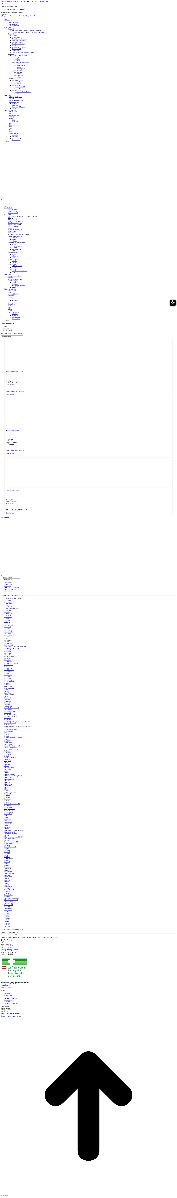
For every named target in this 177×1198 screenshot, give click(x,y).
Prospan (7, 840)
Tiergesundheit (8, 591)
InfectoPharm (8, 742)
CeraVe (7, 653)
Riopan (7, 852)
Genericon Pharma (10, 716)
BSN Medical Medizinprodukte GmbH (16, 646)
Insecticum (8, 744)
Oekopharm (8, 805)
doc (6, 666)
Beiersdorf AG (9, 630)
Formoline (8, 704)
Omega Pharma (9, 809)
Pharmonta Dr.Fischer (11, 833)
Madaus (7, 772)
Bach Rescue (8, 625)
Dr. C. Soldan (9, 670)
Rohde (6, 855)
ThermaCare (8, 901)
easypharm (8, 686)
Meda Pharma (9, 779)
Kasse (15, 6)
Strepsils (7, 885)
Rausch (7, 845)
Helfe (6, 736)
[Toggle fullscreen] (5, 1195)
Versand (11, 384)
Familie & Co (8, 584)
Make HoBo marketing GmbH (13, 776)
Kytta (6, 756)
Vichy (7, 915)
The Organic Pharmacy (12, 898)
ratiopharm (8, 843)
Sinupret (7, 878)
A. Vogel (7, 600)
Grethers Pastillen (10, 723)
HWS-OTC (8, 741)
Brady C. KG (8, 643)
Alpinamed (8, 613)
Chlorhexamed (9, 656)
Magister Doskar (9, 774)
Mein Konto (44, 1)
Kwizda (7, 754)
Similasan (7, 875)
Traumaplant (8, 905)
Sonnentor (8, 880)
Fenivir (7, 703)
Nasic (6, 790)
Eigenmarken (8, 582)
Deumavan (8, 661)
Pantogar (7, 819)
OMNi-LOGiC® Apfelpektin (14, 371)
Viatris (6, 911)
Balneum (7, 627)
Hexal (6, 739)
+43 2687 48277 (22, 1)
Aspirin (7, 620)
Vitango (7, 916)
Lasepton (7, 761)
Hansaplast (8, 731)
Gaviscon (7, 713)
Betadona (7, 633)
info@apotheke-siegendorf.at (9, 1)
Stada (6, 881)
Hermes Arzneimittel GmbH (13, 737)
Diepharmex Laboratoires (12, 663)
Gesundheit (7, 586)
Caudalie (7, 651)
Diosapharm (8, 665)
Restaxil (7, 848)
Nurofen (7, 800)
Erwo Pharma (9, 693)
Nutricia (7, 802)
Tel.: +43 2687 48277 (7, 946)
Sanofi (7, 863)
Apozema (7, 618)
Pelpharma (8, 822)
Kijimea (7, 751)
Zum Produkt (10, 394)
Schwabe (8, 872)
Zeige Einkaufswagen (7, 6)
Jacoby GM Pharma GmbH (13, 746)
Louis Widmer (9, 767)
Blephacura (8, 640)
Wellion (7, 923)
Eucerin (7, 698)
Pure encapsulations (11, 842)
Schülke (7, 870)
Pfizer (6, 828)
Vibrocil (7, 913)
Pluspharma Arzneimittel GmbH (14, 837)
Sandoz (7, 862)
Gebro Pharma (9, 714)
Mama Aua (8, 777)
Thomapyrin (8, 903)
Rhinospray (8, 850)
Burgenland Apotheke (12, 648)
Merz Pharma (8, 784)
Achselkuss (8, 602)
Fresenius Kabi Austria (11, 708)
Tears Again (8, 895)
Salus (6, 860)
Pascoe (7, 820)
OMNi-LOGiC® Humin (13, 490)
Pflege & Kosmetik (10, 589)
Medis (7, 782)
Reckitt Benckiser (10, 847)
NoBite (7, 795)
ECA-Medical (9, 688)
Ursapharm (8, 906)
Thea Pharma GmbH (11, 900)
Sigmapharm (9, 873)
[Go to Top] (88, 1193)
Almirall (7, 612)
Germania (7, 718)
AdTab (7, 605)
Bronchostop (8, 645)
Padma (6, 815)
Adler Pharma (9, 603)
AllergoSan (14, 391)
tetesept (7, 896)
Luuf (6, 771)
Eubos (6, 696)
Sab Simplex (8, 858)
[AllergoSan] (30, 391)
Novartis (7, 799)
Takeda (7, 888)
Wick (6, 924)
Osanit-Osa (8, 814)
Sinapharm (8, 876)
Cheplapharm (8, 655)
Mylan (6, 789)
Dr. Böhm (8, 668)
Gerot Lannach (9, 719)
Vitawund (7, 918)
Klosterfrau (8, 752)
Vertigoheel (8, 910)
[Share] (3, 1195)
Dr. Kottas (8, 675)
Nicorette (7, 794)
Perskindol (8, 824)
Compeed (7, 658)
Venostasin (8, 908)
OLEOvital (8, 807)
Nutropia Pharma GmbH (12, 804)
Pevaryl (7, 827)
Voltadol (7, 920)
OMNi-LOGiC (22, 391)
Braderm (7, 641)
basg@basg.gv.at (6, 987)
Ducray (7, 683)
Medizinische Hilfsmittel (11, 587)
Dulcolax (7, 685)
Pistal (6, 835)
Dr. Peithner (8, 678)
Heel (6, 734)
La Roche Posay (10, 757)
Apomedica (8, 617)
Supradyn (8, 886)
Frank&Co (8, 706)
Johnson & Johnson (11, 747)
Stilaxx (7, 883)
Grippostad (8, 724)
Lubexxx (7, 769)
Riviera (7, 853)
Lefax (6, 762)
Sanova (7, 868)
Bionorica (7, 638)
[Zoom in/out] (7, 1195)
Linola (6, 766)
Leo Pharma (8, 764)
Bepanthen (8, 632)
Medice (7, 781)
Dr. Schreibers (9, 681)
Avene (7, 623)
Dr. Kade (7, 673)
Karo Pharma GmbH (11, 749)
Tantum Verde (9, 890)
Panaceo (7, 817)
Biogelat (7, 637)
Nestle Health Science (11, 792)
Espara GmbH (9, 694)
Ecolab (7, 689)
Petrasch (7, 825)
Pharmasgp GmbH (10, 832)
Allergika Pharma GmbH (12, 608)
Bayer (7, 628)
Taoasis (7, 891)
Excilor (7, 699)
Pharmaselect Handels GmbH (13, 830)
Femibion (7, 701)
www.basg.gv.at (5, 985)
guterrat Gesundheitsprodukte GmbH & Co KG (18, 726)
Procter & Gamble (10, 838)
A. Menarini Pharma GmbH (13, 598)
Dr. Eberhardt (9, 671)
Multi (6, 787)
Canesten (7, 650)
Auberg (7, 622)
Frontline (8, 709)
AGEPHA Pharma (10, 607)
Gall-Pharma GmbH (10, 711)
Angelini (7, 615)
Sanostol (7, 867)
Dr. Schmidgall (9, 680)
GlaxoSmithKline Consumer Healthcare (17, 721)
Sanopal (7, 865)
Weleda (7, 921)
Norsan (7, 797)
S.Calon (7, 857)
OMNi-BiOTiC (9, 810)
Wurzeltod (8, 926)
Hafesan (7, 728)
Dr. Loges (7, 676)
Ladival (7, 759)
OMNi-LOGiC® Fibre (12, 430)
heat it (6, 733)
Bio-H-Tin (8, 635)
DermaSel (7, 660)
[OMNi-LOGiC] (37, 391)
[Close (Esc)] (1, 1195)
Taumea (7, 893)
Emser (6, 691)
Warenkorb (4, 3)
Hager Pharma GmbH (11, 729)
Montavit (8, 785)
